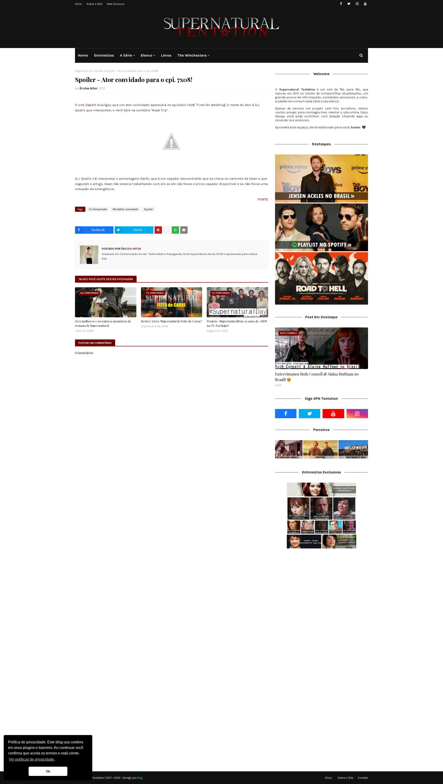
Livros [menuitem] (166, 55)
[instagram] (357, 4)
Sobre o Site (94, 4)
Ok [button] (48, 771)
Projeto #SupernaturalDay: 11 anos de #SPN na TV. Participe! (237, 323)
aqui (359, 116)
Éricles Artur (89, 88)
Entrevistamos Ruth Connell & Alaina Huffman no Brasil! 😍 (317, 377)
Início (78, 4)
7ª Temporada (98, 209)
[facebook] (341, 4)
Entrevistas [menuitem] (104, 55)
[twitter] (349, 4)
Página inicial (83, 71)
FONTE (263, 199)
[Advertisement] (321, 588)
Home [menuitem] (83, 55)
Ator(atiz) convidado (125, 209)
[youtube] (365, 4)
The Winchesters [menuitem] (192, 55)
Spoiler (98, 71)
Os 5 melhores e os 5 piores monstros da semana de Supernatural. (103, 323)
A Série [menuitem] (126, 55)
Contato (363, 777)
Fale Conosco (115, 4)
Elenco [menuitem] (146, 55)
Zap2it (90, 105)
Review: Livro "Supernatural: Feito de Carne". (171, 321)
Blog (139, 777)
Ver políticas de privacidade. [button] (32, 759)
